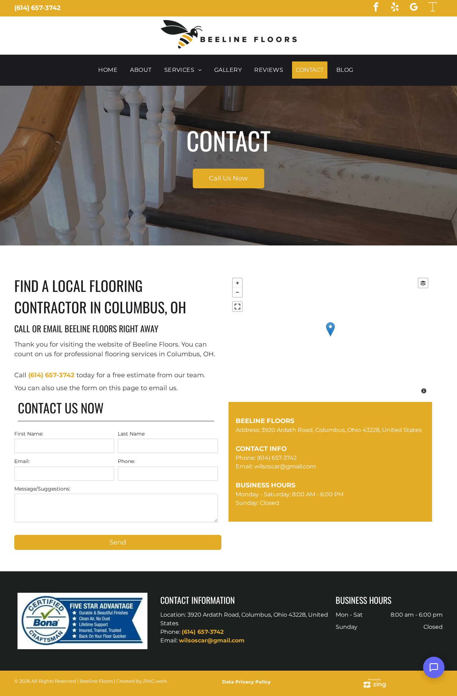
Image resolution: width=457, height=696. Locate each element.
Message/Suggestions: (42, 489)
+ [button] (237, 283)
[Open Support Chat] (434, 667)
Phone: (126, 461)
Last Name (131, 434)
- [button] (237, 292)
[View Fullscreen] (237, 306)
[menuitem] (110, 70)
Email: (22, 461)
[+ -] (330, 336)
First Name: (28, 434)
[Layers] (423, 283)
